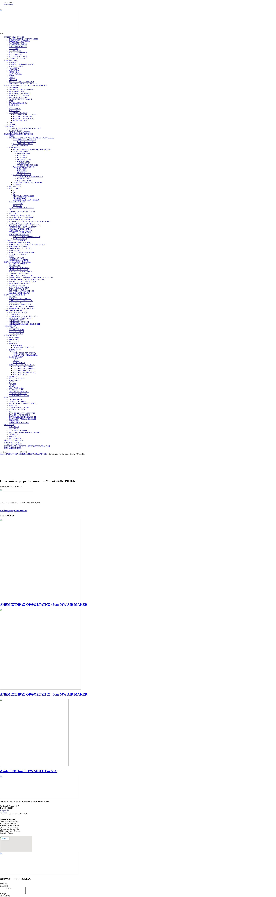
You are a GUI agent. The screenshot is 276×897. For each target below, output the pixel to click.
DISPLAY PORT (15, 109)
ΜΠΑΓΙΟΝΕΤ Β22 (24, 159)
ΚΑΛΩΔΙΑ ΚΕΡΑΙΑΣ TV (18, 103)
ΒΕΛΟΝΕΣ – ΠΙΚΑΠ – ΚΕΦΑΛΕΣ (21, 82)
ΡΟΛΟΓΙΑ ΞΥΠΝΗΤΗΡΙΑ (14, 440)
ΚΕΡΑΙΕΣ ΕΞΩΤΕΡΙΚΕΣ (18, 45)
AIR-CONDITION (15, 130)
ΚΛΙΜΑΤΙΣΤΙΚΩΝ (20, 239)
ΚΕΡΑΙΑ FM (13, 87)
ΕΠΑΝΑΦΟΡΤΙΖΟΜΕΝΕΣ (18, 430)
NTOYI (11, 210)
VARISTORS (13, 376)
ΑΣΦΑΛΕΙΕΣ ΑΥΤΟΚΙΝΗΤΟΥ (24, 372)
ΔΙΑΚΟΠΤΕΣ (13, 341)
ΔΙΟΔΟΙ (11, 386)
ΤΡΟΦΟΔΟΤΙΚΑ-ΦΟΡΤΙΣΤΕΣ (15, 310)
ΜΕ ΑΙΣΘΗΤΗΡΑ (23, 153)
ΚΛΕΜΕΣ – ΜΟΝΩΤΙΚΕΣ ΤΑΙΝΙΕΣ (22, 211)
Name (2, 884)
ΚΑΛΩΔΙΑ (13, 297)
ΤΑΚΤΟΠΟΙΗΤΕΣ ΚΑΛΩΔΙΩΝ (20, 99)
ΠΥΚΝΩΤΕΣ (13, 339)
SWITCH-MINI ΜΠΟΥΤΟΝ (23, 347)
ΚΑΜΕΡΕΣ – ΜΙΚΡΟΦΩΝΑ (19, 273)
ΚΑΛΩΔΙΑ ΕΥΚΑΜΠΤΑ (26, 142)
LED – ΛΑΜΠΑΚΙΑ (16, 388)
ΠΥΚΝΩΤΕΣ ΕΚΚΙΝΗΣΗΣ (19, 235)
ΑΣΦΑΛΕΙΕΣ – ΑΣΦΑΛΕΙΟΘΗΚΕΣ (22, 365)
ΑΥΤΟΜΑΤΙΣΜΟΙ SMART (18, 246)
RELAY (11, 382)
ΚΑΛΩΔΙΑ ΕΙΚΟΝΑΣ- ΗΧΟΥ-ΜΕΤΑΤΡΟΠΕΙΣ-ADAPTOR (26, 85)
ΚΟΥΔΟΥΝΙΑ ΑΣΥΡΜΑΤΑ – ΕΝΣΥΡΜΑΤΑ (24, 225)
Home (2, 454)
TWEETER (13, 80)
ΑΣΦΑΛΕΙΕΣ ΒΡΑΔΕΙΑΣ (22, 370)
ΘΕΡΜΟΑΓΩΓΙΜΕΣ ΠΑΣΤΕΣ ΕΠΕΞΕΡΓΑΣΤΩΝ (26, 279)
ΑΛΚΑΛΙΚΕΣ (14, 427)
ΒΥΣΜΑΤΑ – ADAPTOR (18, 97)
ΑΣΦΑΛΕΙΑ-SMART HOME (14, 241)
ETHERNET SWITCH (17, 285)
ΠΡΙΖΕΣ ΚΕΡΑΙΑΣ (15, 54)
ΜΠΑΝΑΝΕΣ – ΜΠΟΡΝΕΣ (19, 392)
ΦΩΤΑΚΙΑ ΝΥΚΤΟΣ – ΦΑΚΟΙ (20, 229)
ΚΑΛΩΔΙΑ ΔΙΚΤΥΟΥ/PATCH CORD (22, 281)
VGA (11, 107)
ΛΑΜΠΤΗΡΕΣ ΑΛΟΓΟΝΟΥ (23, 167)
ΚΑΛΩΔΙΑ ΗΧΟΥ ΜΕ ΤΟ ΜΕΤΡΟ (21, 89)
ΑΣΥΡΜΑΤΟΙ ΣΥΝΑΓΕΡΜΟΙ (19, 242)
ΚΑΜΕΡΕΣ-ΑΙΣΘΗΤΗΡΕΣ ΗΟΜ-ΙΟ (22, 252)
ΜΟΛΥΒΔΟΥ (13, 429)
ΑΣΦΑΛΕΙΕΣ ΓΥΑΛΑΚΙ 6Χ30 (24, 368)
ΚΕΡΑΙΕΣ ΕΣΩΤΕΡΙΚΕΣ (18, 43)
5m (14, 194)
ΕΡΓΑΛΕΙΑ (8, 398)
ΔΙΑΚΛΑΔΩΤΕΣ (15, 51)
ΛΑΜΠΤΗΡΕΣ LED (20, 151)
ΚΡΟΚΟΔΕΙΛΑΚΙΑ (16, 390)
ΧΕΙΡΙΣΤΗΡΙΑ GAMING (18, 264)
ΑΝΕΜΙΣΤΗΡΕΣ (15, 349)
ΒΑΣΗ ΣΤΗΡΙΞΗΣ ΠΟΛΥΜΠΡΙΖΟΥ (26, 200)
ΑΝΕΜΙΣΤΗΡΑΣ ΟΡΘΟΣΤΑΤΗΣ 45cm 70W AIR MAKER (43, 604)
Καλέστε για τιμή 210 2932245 (13, 511)
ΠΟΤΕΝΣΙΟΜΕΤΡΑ (16, 357)
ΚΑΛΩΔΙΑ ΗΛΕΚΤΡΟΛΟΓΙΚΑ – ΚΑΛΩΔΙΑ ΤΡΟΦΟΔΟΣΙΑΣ (31, 138)
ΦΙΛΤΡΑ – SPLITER (16, 334)
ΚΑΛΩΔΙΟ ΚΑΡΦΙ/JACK (18, 113)
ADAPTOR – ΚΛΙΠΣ (16, 332)
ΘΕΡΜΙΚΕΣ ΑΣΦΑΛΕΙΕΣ (18, 394)
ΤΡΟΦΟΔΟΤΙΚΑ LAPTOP (18, 270)
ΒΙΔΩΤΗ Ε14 (22, 155)
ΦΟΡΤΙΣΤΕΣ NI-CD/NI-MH (19, 322)
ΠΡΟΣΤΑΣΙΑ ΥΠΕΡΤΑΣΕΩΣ (23, 196)
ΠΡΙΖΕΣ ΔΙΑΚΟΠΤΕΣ (17, 202)
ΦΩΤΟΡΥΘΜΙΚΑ (15, 74)
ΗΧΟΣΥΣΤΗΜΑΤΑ (16, 66)
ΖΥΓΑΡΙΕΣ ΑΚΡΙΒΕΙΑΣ (17, 401)
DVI (10, 122)
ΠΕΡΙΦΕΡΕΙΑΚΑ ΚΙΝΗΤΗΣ (14, 295)
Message (3, 894)
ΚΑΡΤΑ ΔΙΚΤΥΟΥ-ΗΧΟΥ (18, 289)
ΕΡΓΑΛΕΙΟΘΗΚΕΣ (16, 399)
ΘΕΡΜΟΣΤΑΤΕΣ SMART (18, 254)
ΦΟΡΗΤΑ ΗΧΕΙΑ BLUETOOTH (21, 275)
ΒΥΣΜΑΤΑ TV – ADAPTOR (19, 41)
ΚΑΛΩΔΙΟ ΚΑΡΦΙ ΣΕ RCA (23, 118)
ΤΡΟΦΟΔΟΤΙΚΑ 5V (16, 314)
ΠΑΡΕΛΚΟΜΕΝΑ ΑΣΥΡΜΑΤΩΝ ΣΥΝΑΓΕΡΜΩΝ (27, 244)
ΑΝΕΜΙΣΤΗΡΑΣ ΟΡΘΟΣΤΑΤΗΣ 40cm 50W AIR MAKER (43, 694)
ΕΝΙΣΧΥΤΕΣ (13, 49)
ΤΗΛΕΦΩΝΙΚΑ (10, 326)
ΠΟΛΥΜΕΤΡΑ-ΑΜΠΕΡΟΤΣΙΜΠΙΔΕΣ (22, 419)
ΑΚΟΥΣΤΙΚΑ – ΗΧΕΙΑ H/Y (19, 287)
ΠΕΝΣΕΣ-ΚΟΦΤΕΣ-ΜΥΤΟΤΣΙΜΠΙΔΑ (23, 403)
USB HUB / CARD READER (19, 293)
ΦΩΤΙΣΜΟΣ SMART (16, 258)
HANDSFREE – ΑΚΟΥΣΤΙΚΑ (20, 304)
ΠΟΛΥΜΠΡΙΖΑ (14, 188)
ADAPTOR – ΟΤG (15, 303)
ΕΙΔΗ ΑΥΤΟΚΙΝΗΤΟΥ (12, 448)
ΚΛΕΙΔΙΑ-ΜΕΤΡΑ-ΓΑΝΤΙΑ (19, 423)
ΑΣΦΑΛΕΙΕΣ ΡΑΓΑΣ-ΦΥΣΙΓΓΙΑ (20, 231)
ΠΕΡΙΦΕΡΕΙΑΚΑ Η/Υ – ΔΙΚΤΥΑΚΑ (17, 262)
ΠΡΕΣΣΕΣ (12, 411)
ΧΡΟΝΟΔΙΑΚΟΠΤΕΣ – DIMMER (21, 217)
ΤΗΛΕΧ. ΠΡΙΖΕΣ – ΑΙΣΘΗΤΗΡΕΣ (21, 223)
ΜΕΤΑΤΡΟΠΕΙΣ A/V (16, 91)
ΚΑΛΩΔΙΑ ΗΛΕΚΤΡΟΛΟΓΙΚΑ (24, 140)
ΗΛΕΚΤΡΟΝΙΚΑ (10, 336)
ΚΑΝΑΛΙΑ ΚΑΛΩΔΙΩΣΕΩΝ (19, 219)
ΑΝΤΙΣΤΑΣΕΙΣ (14, 337)
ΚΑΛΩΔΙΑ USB (14, 266)
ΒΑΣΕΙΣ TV (13, 62)
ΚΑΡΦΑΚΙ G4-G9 (23, 161)
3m (14, 192)
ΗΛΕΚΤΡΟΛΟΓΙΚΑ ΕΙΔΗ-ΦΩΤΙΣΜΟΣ (18, 134)
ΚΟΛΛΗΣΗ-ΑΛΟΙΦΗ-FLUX (19, 415)
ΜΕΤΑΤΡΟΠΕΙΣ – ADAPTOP (19, 283)
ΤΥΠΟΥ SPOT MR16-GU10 (27, 165)
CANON (12, 124)
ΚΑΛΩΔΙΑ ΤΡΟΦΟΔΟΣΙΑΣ (23, 144)
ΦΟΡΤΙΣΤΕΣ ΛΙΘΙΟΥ (16, 320)
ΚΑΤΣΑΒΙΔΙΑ (14, 421)
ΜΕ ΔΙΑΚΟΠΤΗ (19, 363)
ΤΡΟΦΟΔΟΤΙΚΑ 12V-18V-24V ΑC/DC (23, 316)
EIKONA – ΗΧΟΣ (11, 60)
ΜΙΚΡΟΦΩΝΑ (14, 72)
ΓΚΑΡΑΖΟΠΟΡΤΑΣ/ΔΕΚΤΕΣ (19, 132)
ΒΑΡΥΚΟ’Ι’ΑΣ (14, 436)
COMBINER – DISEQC (17, 58)
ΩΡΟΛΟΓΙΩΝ (14, 434)
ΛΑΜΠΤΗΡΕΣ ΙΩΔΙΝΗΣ (22, 175)
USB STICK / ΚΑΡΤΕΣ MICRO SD (21, 291)
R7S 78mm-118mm (24, 180)
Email (2, 886)
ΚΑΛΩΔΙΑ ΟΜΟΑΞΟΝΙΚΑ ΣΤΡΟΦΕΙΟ (23, 39)
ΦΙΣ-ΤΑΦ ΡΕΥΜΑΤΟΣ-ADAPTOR (21, 208)
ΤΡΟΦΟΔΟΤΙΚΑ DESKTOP (19, 268)
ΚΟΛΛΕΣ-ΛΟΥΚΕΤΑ (12, 442)
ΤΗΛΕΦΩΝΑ (14, 328)
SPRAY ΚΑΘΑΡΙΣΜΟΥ (17, 409)
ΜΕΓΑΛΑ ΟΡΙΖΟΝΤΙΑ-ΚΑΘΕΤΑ (25, 355)
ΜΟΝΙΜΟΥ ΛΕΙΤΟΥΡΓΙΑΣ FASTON (26, 237)
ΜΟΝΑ (15, 359)
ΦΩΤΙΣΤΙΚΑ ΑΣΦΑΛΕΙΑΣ (18, 146)
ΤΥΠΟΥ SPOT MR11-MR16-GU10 (30, 177)
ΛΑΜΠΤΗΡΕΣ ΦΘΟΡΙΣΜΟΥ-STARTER (27, 182)
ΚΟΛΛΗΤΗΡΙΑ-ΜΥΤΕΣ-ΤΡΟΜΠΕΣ (22, 413)
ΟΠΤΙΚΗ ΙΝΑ (14, 105)
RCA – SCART (14, 111)
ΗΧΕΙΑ (11, 76)
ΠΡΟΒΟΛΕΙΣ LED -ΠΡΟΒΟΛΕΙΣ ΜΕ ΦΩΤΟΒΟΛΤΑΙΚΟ (29, 221)
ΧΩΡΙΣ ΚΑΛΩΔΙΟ (20, 198)
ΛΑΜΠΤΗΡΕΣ (14, 147)
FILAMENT (17, 184)
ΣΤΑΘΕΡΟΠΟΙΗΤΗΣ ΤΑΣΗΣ (19, 215)
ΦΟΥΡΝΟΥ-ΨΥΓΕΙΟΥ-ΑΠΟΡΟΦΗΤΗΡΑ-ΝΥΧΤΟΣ (32, 149)
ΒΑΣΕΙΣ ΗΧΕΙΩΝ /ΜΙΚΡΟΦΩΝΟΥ (22, 64)
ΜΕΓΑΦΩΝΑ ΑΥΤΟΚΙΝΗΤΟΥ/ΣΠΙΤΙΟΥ (24, 84)
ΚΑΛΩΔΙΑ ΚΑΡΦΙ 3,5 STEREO (24, 115)
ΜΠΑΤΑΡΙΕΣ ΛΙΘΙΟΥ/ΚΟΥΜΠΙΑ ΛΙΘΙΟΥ (24, 432)
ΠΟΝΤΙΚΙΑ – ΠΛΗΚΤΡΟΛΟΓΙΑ (20, 272)
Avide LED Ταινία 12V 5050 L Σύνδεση (29, 771)
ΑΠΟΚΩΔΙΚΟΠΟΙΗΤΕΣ (18, 47)
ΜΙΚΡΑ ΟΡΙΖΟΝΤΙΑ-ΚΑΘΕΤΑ (24, 353)
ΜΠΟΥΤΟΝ (13, 343)
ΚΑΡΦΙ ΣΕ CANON (20, 120)
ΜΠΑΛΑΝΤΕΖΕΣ (15, 186)
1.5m (14, 190)
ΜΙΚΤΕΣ (12, 78)
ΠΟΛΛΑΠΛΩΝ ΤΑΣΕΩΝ (18, 312)
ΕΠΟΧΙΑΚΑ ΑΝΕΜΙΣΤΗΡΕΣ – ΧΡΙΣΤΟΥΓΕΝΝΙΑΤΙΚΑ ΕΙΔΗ (27, 446)
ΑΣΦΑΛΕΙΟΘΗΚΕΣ (20, 374)
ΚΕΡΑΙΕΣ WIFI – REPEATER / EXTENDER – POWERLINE (31, 277)
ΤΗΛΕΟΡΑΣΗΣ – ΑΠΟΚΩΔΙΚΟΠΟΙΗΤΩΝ (24, 128)
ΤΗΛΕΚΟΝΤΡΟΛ (10, 126)
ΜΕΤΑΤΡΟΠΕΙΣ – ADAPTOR (20, 93)
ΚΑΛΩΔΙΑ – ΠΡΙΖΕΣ (16, 330)
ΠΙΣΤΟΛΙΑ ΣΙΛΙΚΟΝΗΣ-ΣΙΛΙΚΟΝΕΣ (22, 417)
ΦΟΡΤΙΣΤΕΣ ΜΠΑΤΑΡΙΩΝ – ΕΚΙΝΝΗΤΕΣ (24, 324)
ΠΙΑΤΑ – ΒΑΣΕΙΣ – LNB (18, 56)
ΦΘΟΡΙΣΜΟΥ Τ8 (23, 163)
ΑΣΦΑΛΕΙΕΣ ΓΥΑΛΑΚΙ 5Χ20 (24, 367)
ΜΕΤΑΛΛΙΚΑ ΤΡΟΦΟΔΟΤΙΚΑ (20, 318)
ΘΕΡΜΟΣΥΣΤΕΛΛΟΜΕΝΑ (19, 396)
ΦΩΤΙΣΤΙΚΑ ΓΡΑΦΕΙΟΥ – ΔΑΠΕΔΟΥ (23, 227)
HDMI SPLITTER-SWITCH (19, 95)
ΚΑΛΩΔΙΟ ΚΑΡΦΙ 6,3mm (22, 116)
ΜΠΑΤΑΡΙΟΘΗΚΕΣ (16, 438)
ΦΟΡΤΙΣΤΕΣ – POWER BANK (20, 299)
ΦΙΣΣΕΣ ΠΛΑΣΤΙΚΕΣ (17, 378)
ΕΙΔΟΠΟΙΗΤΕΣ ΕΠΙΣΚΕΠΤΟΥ (20, 248)
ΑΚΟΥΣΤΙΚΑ (14, 70)
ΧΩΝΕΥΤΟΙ (17, 206)
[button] (138, 33)
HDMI (11, 101)
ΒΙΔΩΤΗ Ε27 (22, 157)
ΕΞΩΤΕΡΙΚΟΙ (18, 204)
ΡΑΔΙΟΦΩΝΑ (14, 68)
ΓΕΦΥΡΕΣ (12, 384)
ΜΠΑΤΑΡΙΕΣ (9, 425)
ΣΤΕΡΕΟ (16, 361)
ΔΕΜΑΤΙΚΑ (13, 213)
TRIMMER (13, 351)
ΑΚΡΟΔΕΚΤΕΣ (14, 380)
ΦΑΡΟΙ (11, 136)
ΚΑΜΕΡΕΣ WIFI (15, 250)
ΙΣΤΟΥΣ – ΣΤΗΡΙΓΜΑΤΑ (18, 53)
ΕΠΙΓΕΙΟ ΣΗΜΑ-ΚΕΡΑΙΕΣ (14, 37)
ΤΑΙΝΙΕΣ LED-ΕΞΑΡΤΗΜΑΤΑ (20, 233)
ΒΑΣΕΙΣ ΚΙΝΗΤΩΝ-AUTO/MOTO (21, 308)
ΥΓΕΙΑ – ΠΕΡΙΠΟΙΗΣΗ (13, 444)
